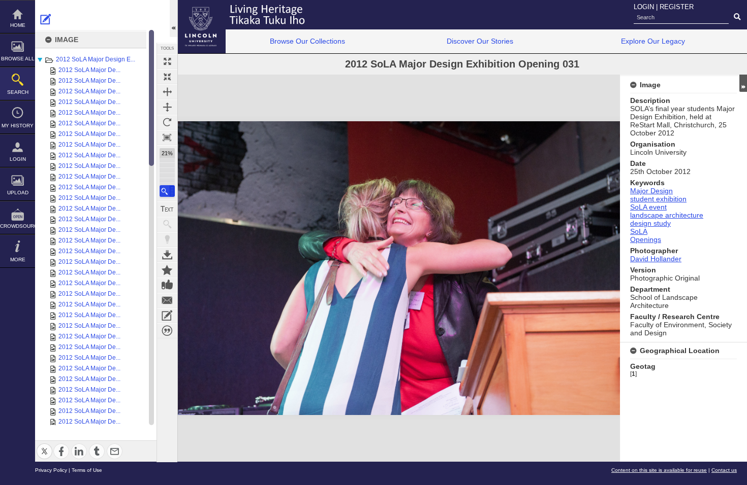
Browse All (18, 58)
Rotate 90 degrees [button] (167, 122)
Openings (645, 239)
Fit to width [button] (167, 91)
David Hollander (655, 259)
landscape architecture (666, 215)
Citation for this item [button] (167, 330)
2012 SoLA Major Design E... (95, 59)
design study (650, 223)
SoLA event (648, 207)
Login (18, 159)
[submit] (737, 17)
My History (18, 125)
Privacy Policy (51, 470)
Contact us (724, 470)
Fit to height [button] (167, 107)
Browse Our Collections (307, 41)
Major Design (651, 191)
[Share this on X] (44, 445)
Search (17, 92)
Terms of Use (87, 470)
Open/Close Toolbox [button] (173, 18)
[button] (167, 191)
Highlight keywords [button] (167, 239)
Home (17, 25)
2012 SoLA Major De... (89, 70)
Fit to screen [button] (167, 76)
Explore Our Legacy (653, 41)
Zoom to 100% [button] (167, 137)
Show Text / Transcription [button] (167, 209)
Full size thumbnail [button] (167, 61)
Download (167, 254)
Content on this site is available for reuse (659, 470)
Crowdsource (17, 226)
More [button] (17, 259)
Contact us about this (167, 300)
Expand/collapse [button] (743, 83)
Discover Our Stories (480, 41)
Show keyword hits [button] (167, 224)
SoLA (638, 231)
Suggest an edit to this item (45, 19)
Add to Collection (167, 270)
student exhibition (658, 199)
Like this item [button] (167, 285)
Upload (17, 192)
